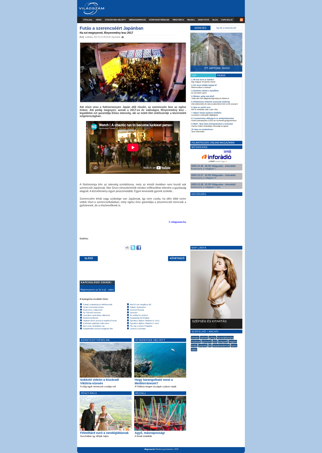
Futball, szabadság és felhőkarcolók (97, 305)
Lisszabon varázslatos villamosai (96, 315)
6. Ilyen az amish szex (200, 107)
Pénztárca (178, 20)
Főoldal (88, 20)
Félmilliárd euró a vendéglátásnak (104, 433)
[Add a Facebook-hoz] (138, 249)
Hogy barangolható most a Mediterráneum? (154, 381)
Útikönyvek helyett (115, 20)
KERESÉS (200, 27)
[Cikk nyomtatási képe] (122, 36)
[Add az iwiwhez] (127, 249)
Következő (177, 258)
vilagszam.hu (149, 449)
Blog (215, 20)
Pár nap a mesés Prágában (141, 326)
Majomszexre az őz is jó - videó (97, 289)
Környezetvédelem (159, 20)
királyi (194, 345)
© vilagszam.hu (177, 222)
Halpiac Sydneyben (138, 307)
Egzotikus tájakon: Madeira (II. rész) (144, 321)
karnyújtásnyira (225, 337)
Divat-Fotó (203, 20)
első (215, 341)
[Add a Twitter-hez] (133, 249)
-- (191, 353)
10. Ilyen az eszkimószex (202, 129)
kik (209, 345)
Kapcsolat (227, 20)
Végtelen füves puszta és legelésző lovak (100, 321)
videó (194, 349)
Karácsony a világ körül (92, 310)
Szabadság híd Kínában (139, 318)
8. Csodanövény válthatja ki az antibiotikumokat (212, 118)
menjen (195, 337)
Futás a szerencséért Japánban (111, 28)
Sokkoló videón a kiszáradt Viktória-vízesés (99, 381)
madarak (196, 341)
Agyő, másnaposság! (150, 433)
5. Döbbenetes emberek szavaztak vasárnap (210, 102)
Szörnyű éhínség (137, 310)
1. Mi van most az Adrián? (202, 80)
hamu (234, 345)
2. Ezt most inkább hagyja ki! (204, 85)
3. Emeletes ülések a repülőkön (205, 91)
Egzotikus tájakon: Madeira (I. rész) (144, 323)
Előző (89, 258)
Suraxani (133, 313)
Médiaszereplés (137, 20)
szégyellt (223, 341)
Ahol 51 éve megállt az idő (140, 305)
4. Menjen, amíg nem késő (202, 96)
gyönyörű (207, 341)
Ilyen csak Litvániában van (94, 326)
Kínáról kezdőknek (90, 318)
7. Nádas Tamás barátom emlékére (206, 113)
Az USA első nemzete (92, 313)
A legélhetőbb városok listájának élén (98, 329)
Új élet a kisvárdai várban (93, 307)
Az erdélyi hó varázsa (139, 315)
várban (204, 337)
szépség (202, 345)
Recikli (191, 20)
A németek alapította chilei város (96, 323)
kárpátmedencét (221, 345)
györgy (212, 337)
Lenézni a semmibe (138, 329)
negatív (233, 341)
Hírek (99, 20)
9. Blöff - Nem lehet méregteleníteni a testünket (212, 124)
